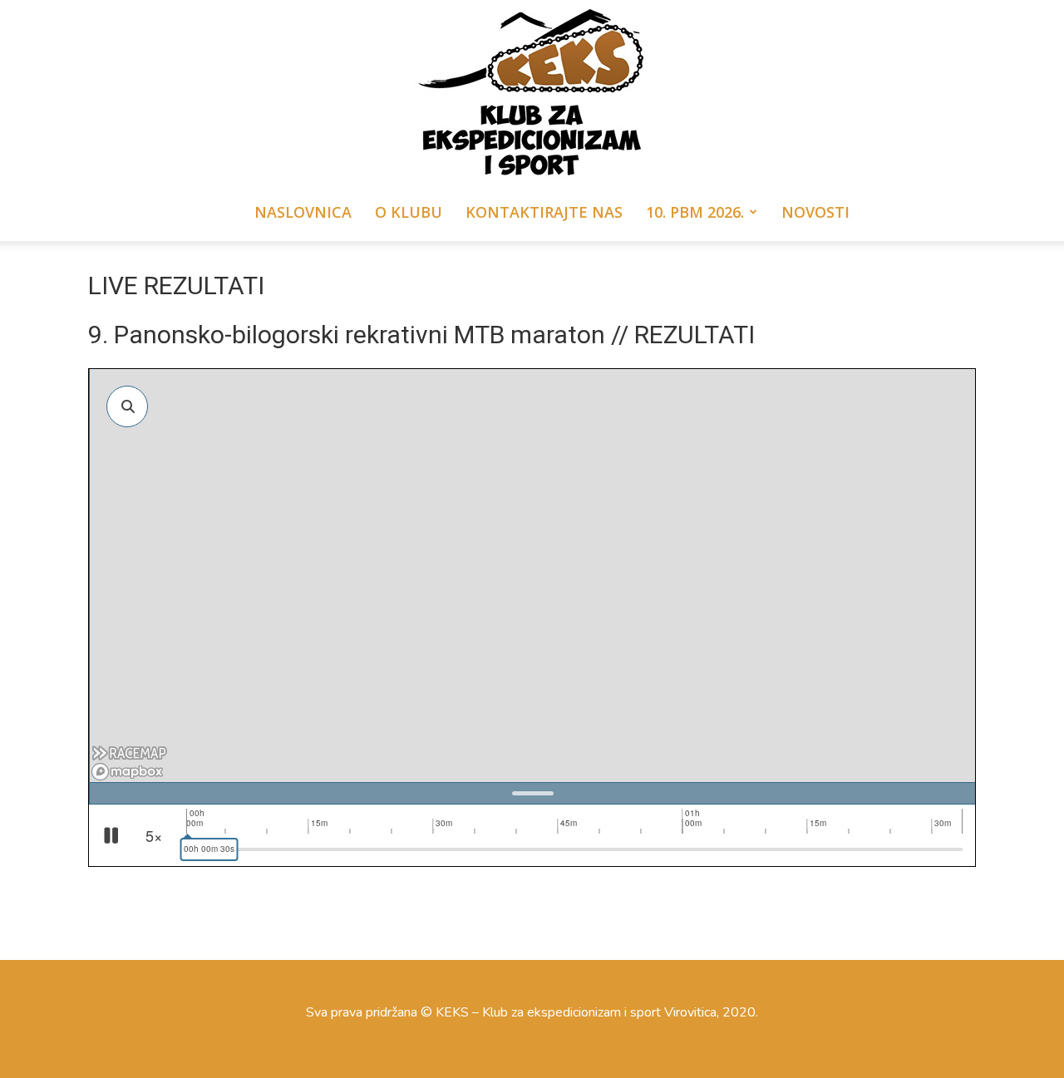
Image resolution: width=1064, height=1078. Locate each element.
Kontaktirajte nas (544, 212)
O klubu (408, 212)
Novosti (815, 212)
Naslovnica (303, 212)
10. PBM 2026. (695, 212)
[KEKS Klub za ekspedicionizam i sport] (532, 91)
